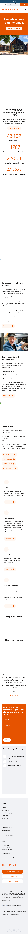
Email (6, 732)
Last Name (7, 725)
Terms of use (13, 926)
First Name (7, 719)
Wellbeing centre (6, 810)
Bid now (8, 95)
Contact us (5, 818)
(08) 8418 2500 (12, 761)
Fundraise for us (8, 459)
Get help (4, 807)
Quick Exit (14, 1)
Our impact (5, 815)
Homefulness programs (8, 813)
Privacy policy (20, 926)
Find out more (13, 128)
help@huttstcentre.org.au (15, 765)
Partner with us (7, 463)
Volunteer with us (8, 454)
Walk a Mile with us (8, 468)
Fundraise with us (7, 833)
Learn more (9, 245)
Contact (4, 841)
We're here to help (13, 28)
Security (6, 926)
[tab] (10, 695)
